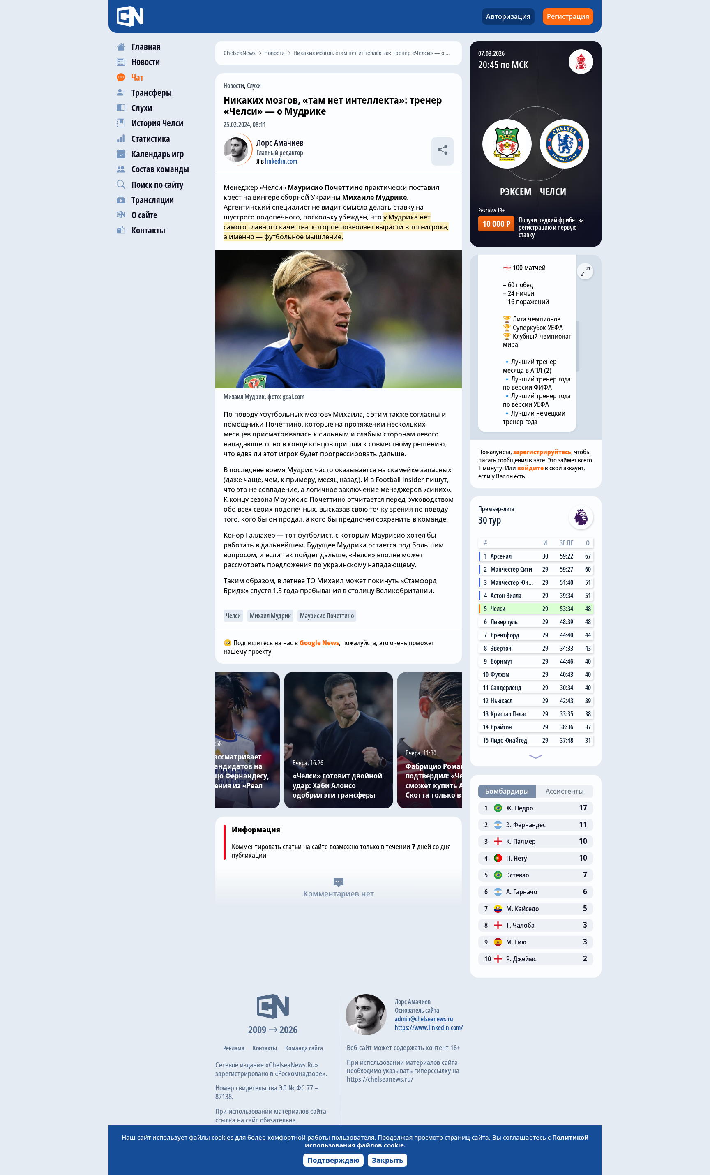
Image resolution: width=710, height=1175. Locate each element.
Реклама (233, 1048)
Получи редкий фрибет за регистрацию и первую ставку (551, 227)
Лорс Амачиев (279, 142)
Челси (233, 615)
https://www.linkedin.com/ (429, 1027)
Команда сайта (304, 1048)
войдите (530, 468)
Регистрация (568, 16)
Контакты (265, 1048)
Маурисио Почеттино (327, 615)
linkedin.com (281, 161)
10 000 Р (496, 223)
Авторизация (508, 16)
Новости (234, 85)
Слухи (254, 85)
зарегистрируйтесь (542, 452)
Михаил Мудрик (270, 615)
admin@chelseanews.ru (424, 1018)
